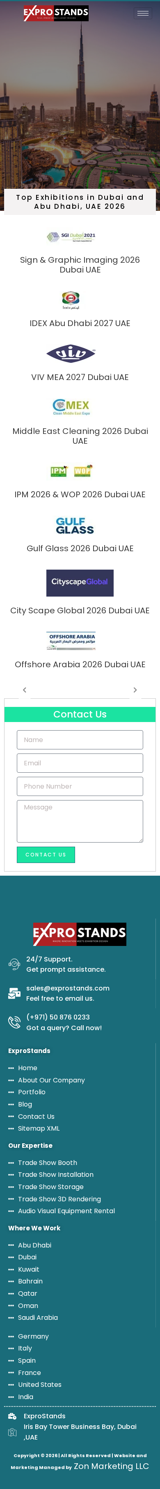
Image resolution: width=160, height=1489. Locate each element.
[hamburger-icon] (143, 13)
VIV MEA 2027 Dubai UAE (80, 377)
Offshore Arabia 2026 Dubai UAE (80, 664)
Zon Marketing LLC (110, 1466)
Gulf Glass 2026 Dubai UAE (80, 548)
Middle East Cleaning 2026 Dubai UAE (80, 436)
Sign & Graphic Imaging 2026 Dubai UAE (80, 264)
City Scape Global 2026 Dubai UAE (80, 610)
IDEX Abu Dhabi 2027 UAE (80, 323)
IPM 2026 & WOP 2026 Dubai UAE (80, 494)
